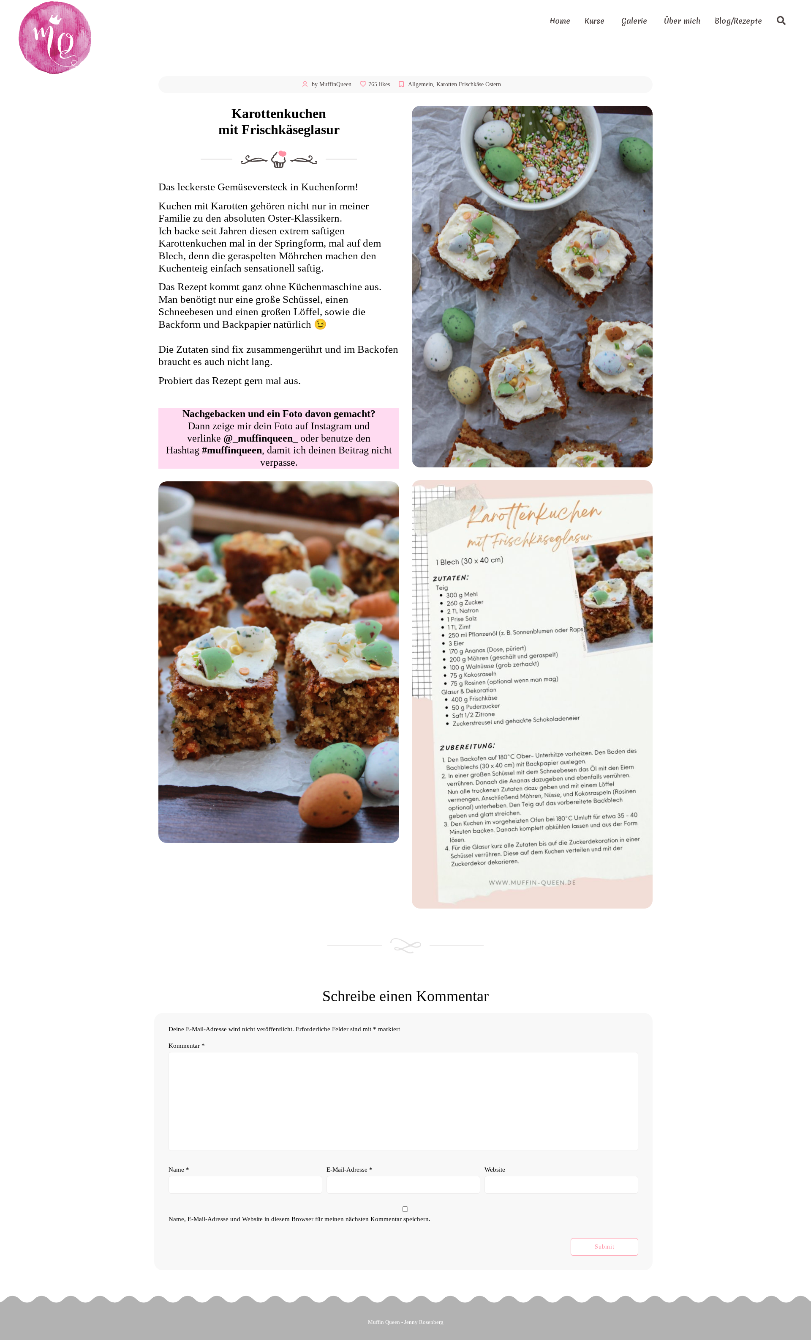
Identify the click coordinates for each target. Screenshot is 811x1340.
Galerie (634, 21)
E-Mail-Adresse (350, 1169)
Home (560, 21)
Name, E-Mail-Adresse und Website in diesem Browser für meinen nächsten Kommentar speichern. (299, 1219)
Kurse (594, 21)
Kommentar (187, 1045)
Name (179, 1169)
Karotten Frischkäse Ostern (468, 84)
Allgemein (420, 84)
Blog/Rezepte (738, 21)
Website (494, 1169)
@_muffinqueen (258, 438)
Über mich (682, 21)
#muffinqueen (232, 450)
